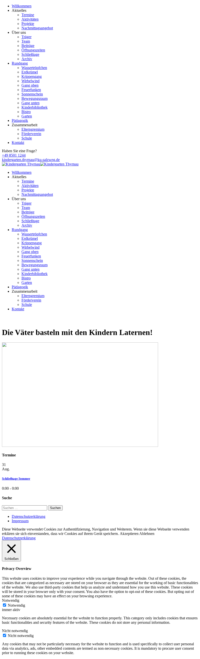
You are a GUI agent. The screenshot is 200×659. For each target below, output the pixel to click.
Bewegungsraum (34, 98)
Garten (26, 116)
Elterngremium (32, 129)
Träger (26, 37)
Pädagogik (20, 120)
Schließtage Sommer (16, 478)
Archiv (26, 59)
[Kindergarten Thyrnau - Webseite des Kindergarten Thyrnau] (21, 164)
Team (25, 41)
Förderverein (31, 134)
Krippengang (31, 76)
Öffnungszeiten (33, 50)
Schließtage (30, 54)
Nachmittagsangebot (37, 28)
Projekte (27, 24)
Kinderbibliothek (34, 107)
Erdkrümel (29, 72)
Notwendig (16, 605)
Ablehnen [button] (146, 534)
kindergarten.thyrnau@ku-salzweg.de (31, 160)
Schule (26, 138)
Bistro (26, 112)
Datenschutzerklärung (28, 516)
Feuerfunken (31, 90)
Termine (27, 15)
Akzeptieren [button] (129, 534)
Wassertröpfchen (34, 68)
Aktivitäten (30, 19)
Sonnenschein (32, 94)
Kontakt (18, 142)
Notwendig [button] (10, 600)
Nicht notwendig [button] (15, 631)
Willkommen (21, 6)
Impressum (20, 521)
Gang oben (30, 85)
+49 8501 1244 (14, 155)
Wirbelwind (30, 81)
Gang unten (30, 103)
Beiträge (27, 46)
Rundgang (20, 63)
